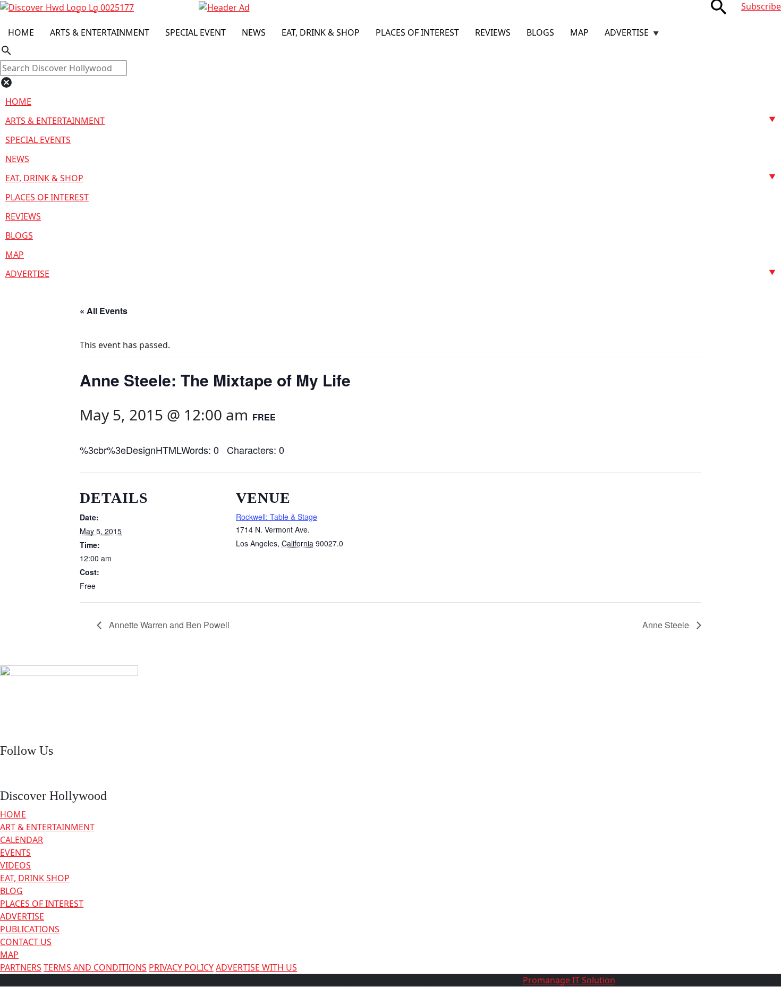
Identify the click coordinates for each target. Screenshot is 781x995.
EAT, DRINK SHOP (35, 878)
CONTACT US (26, 942)
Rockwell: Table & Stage (276, 516)
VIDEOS (15, 865)
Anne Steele (666, 625)
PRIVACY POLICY (181, 967)
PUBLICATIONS (30, 929)
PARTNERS (20, 967)
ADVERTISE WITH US (256, 967)
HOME (13, 814)
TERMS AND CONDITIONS (95, 967)
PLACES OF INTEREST (41, 903)
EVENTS (15, 852)
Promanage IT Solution (569, 980)
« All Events (104, 311)
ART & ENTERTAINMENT (47, 827)
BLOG (11, 891)
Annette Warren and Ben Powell (168, 625)
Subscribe (761, 6)
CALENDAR (21, 840)
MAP (9, 954)
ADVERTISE (22, 916)
